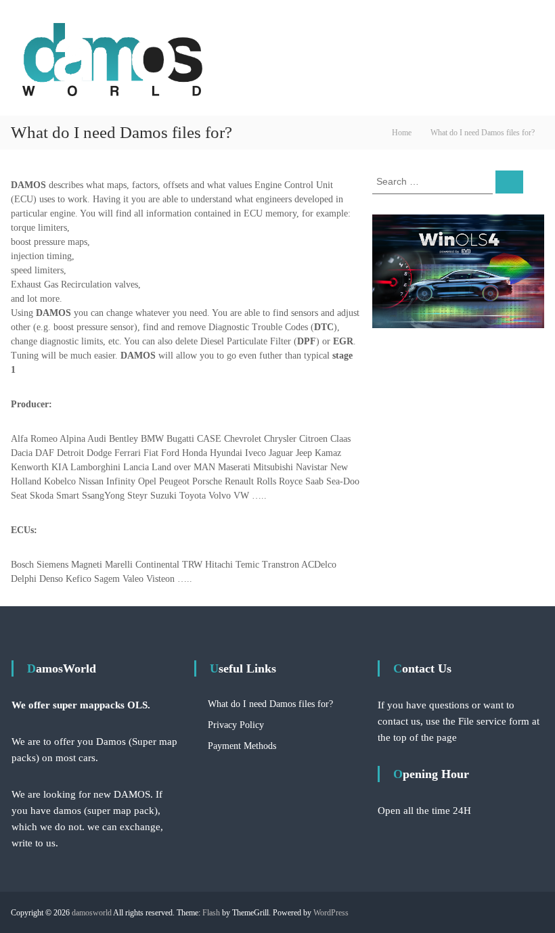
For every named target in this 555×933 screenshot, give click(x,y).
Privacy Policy (236, 725)
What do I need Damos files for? (270, 704)
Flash (211, 912)
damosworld (92, 912)
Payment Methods (242, 746)
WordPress (331, 912)
